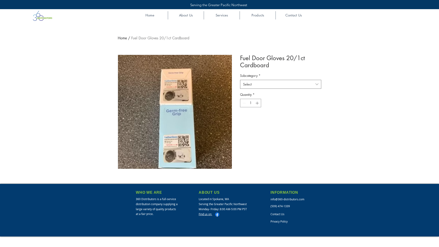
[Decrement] (243, 103)
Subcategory (250, 75)
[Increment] (257, 103)
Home (122, 38)
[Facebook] (217, 214)
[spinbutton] (250, 103)
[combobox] (280, 84)
